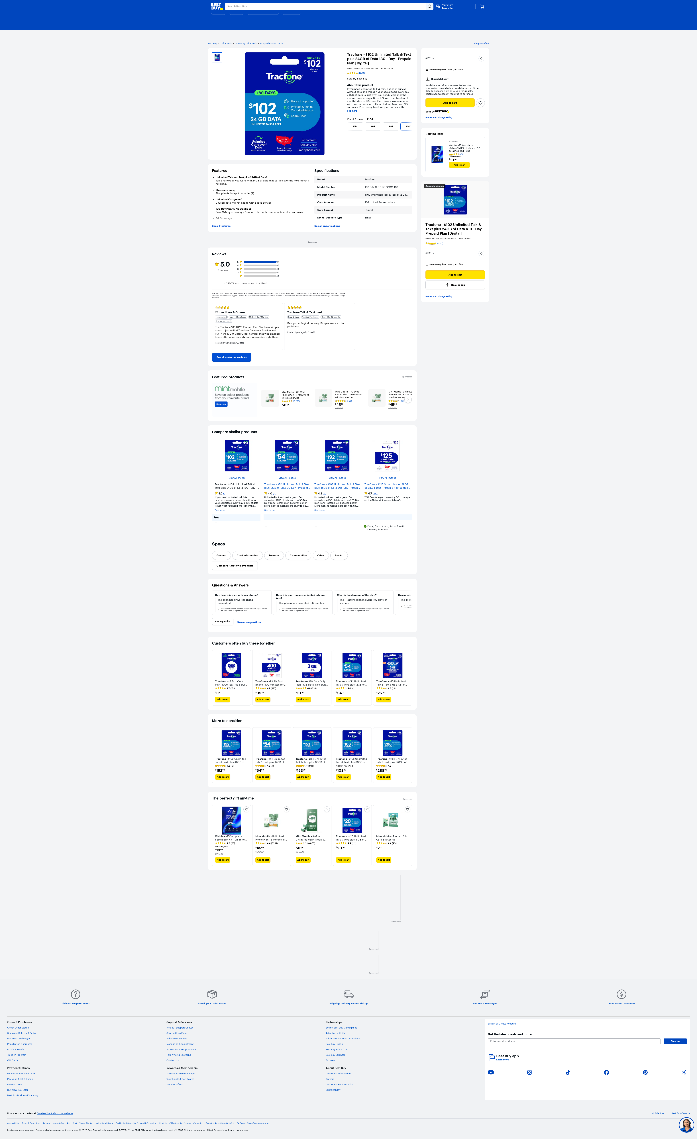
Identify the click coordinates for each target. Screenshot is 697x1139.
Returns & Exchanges (18, 1038)
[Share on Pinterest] (645, 1072)
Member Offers (174, 1084)
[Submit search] (429, 6)
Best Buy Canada (680, 1113)
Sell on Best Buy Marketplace (341, 1027)
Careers (330, 1078)
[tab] (221, 555)
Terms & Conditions (31, 1123)
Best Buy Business (335, 1054)
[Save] (480, 102)
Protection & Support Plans (181, 1049)
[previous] (348, 126)
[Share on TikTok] (568, 1072)
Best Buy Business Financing (22, 1095)
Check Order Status (18, 1027)
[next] (411, 126)
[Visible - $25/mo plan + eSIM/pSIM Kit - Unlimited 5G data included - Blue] (437, 154)
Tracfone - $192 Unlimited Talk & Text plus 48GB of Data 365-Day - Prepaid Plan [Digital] (337, 486)
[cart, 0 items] (482, 6)
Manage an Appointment (180, 1043)
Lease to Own (14, 1084)
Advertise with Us (335, 1033)
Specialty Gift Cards (246, 43)
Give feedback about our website (55, 1113)
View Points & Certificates (180, 1078)
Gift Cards (226, 43)
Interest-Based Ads (61, 1123)
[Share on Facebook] (607, 1072)
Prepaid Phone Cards (271, 43)
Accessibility (13, 1123)
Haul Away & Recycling (178, 1054)
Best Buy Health (334, 1043)
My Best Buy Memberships (180, 1073)
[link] (231, 357)
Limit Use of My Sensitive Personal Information (181, 1123)
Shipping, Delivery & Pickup (22, 1033)
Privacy (46, 1123)
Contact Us (172, 1060)
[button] (481, 58)
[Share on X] (684, 1072)
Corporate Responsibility (339, 1084)
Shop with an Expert (177, 1033)
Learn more (503, 1059)
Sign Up (675, 1041)
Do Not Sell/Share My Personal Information (136, 1123)
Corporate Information (338, 1073)
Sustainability (333, 1089)
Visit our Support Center (179, 1027)
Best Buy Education (336, 1049)
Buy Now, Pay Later (17, 1089)
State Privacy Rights (82, 1123)
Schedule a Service (176, 1038)
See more (352, 111)
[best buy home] (217, 6)
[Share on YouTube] (491, 1072)
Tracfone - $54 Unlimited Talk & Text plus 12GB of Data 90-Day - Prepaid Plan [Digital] (286, 486)
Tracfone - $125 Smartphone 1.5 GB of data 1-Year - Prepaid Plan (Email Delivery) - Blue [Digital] (386, 486)
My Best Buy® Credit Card (21, 1073)
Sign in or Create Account (502, 1023)
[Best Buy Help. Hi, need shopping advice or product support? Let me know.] (686, 1125)
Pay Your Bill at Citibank (20, 1078)
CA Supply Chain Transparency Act (253, 1123)
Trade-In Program (16, 1054)
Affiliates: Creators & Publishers (343, 1038)
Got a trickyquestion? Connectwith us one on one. (662, 1125)
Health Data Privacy (104, 1123)
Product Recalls (15, 1049)
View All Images (237, 478)
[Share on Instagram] (529, 1072)
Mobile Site (658, 1113)
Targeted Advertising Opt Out (220, 1123)
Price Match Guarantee (19, 1043)
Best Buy (212, 43)
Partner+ (330, 1060)
